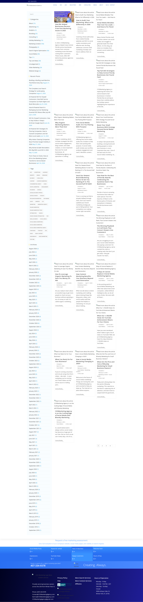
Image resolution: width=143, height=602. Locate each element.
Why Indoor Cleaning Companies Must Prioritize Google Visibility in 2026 (39, 142)
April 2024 (32, 344)
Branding (32, 33)
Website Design (34, 71)
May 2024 (32, 340)
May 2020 (32, 479)
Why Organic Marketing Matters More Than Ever (62, 125)
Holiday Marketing (34, 40)
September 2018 (34, 530)
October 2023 (33, 360)
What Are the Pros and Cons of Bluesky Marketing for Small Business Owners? (105, 365)
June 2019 (32, 503)
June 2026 (32, 255)
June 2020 (32, 476)
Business (32, 178)
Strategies (32, 230)
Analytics (32, 30)
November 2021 (34, 422)
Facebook (32, 189)
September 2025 (34, 286)
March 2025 (32, 306)
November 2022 (34, 398)
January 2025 (33, 313)
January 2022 (33, 415)
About (100, 188)
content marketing (42, 181)
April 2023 (32, 381)
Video (31, 233)
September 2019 (34, 500)
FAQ (58, 581)
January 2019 (33, 520)
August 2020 (33, 469)
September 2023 (34, 364)
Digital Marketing (34, 187)
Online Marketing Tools (36, 210)
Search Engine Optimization (105, 83)
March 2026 (32, 265)
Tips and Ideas (33, 61)
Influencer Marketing (35, 198)
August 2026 (33, 248)
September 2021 (34, 428)
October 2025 (33, 282)
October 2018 (33, 527)
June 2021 (32, 439)
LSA (43, 201)
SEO (47, 216)
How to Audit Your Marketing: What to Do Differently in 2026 (84, 22)
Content (32, 181)
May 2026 (32, 259)
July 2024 (32, 333)
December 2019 (34, 496)
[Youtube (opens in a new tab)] (109, 1)
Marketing (32, 204)
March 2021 (32, 449)
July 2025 (32, 293)
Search (41, 213)
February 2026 (33, 269)
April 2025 (32, 303)
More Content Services (83, 581)
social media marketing (36, 224)
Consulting (32, 37)
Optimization (33, 213)
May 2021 (32, 442)
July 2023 (32, 371)
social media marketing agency (38, 227)
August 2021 (33, 432)
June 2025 (32, 296)
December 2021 (34, 418)
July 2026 (32, 252)
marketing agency (42, 204)
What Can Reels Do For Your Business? (64, 360)
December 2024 (34, 316)
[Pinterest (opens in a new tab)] (103, 1)
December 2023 (34, 354)
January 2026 (33, 272)
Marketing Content (61, 37)
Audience (45, 172)
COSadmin (59, 33)
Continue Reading (59, 64)
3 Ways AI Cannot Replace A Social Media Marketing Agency (106, 274)
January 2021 (33, 456)
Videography (33, 236)
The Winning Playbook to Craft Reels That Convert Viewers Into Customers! (105, 229)
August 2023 (33, 367)
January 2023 (33, 391)
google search (34, 195)
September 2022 (34, 401)
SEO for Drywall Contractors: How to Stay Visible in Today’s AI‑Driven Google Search (39, 120)
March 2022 (32, 408)
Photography (33, 47)
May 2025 (32, 299)
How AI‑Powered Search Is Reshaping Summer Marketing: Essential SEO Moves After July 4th (39, 110)
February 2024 (33, 347)
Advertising (32, 27)
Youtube (32, 239)
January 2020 (33, 493)
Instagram (46, 198)
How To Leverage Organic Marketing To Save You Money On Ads (63, 277)
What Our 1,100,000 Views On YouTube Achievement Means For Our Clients (105, 319)
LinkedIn (37, 201)
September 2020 (34, 466)
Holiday (42, 195)
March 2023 (32, 384)
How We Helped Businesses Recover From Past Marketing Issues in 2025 (63, 27)
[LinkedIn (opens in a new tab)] (107, 1)
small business (34, 219)
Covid (45, 184)
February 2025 (33, 310)
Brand (38, 175)
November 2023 (34, 357)
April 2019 (32, 510)
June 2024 (32, 337)
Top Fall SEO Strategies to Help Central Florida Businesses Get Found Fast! (106, 74)
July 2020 (32, 472)
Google (39, 189)
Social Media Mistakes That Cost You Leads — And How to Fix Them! (106, 25)
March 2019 (32, 513)
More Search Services (83, 578)
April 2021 (32, 445)
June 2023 (32, 374)
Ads (31, 172)
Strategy (40, 230)
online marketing (34, 207)
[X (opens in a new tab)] (99, 1)
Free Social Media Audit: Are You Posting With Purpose (84, 125)
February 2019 (33, 517)
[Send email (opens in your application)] (113, 1)
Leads (31, 201)
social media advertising (36, 221)
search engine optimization (37, 216)
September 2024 (34, 327)
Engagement (45, 187)
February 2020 (33, 489)
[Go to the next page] (114, 445)
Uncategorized (33, 64)
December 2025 (34, 276)
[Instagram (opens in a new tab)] (105, 1)
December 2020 (34, 459)
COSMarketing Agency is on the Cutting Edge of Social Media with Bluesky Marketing (63, 414)
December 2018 (34, 523)
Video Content (39, 233)
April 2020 (32, 483)
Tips (30, 57)
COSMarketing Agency (35, 184)
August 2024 (33, 330)
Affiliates (78, 584)
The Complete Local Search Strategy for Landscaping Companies (37, 91)
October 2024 (33, 323)
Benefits (32, 175)
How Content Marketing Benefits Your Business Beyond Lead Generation (84, 277)
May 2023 (32, 377)
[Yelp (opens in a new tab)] (111, 1)
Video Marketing (34, 67)
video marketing (43, 236)
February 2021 (33, 452)
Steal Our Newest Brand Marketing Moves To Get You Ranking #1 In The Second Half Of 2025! (84, 179)
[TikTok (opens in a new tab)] (115, 1)
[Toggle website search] (116, 5)
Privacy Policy (62, 578)
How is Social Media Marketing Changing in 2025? (85, 361)
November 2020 (34, 462)
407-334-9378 (32, 1)
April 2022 (32, 405)
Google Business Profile (36, 192)
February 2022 (33, 411)
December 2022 (34, 394)
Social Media (102, 33)
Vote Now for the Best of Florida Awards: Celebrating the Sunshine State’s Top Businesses (105, 179)
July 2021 (32, 435)
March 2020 (32, 486)
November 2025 (34, 279)
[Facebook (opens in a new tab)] (101, 1)
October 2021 (33, 425)
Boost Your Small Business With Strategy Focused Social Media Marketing (106, 128)
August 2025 (33, 289)
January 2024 (33, 350)
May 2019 (32, 506)
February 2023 (33, 388)
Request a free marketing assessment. (71, 540)
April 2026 (32, 262)
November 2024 (34, 320)
